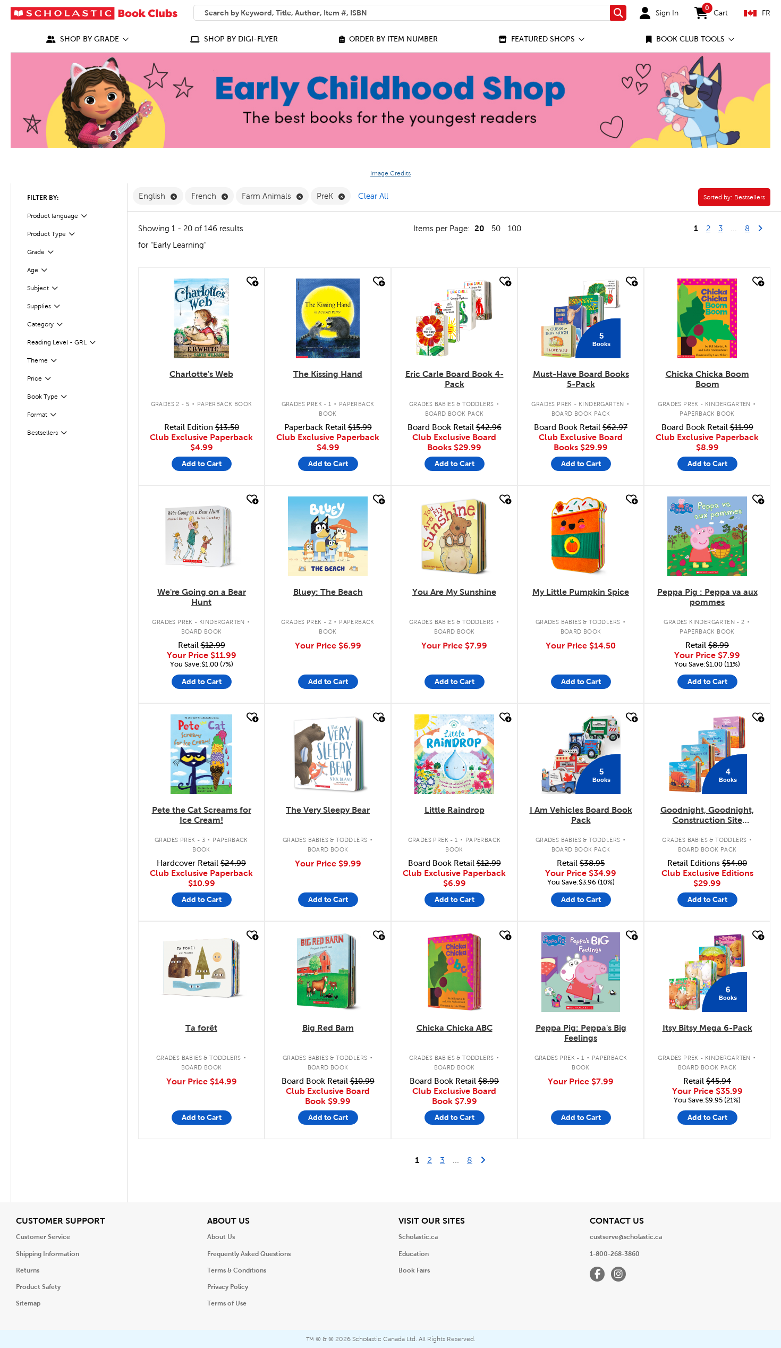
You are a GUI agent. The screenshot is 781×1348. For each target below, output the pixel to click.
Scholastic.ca (418, 1237)
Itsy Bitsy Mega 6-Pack (707, 1027)
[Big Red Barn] (328, 972)
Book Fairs (414, 1270)
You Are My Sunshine (454, 591)
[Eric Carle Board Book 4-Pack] (454, 318)
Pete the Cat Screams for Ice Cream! (201, 814)
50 (495, 228)
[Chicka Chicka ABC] (454, 972)
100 (514, 228)
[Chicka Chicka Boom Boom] (707, 318)
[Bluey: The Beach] (328, 536)
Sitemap (28, 1303)
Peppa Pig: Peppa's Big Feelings (581, 1032)
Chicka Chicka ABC (455, 1027)
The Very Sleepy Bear (328, 809)
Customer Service (43, 1237)
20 (479, 228)
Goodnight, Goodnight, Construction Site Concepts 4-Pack (707, 815)
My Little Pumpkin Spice (580, 591)
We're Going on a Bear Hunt (201, 596)
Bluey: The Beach (328, 591)
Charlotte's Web (201, 373)
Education (413, 1254)
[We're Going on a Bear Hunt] (201, 536)
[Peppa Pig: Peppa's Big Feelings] (580, 972)
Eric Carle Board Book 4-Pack (454, 379)
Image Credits (390, 173)
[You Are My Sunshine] (454, 536)
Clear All (373, 196)
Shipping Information (47, 1254)
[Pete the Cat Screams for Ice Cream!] (202, 754)
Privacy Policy (227, 1287)
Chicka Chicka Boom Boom (707, 379)
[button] (87, 39)
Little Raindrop (455, 809)
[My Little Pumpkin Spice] (581, 536)
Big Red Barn (328, 1027)
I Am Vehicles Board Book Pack (581, 814)
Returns (27, 1270)
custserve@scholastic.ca (626, 1237)
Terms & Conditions (236, 1270)
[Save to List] (251, 281)
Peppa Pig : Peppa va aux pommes (707, 596)
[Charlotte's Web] (201, 318)
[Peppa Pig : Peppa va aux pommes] (707, 536)
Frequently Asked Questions (249, 1254)
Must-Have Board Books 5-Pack (581, 379)
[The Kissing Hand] (328, 318)
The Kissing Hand (327, 373)
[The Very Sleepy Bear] (328, 754)
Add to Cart (202, 463)
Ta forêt (201, 1027)
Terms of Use (227, 1303)
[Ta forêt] (201, 972)
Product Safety (38, 1287)
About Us (221, 1237)
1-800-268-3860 (615, 1254)
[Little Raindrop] (454, 754)
